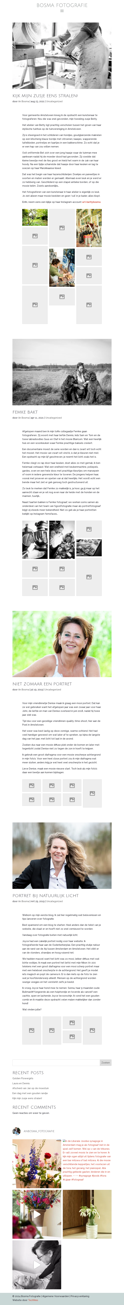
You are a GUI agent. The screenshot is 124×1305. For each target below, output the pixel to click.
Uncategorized (54, 101)
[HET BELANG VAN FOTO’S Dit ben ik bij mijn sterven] (36, 1264)
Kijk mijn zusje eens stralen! (45, 96)
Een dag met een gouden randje (30, 1093)
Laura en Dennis (21, 1083)
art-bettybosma (91, 202)
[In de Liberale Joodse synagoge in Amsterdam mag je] (87, 1163)
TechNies (33, 1300)
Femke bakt (25, 412)
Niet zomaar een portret (42, 684)
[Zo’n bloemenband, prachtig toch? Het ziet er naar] (36, 1163)
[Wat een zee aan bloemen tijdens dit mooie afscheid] (36, 1214)
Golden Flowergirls (22, 1078)
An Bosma (23, 101)
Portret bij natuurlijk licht (45, 896)
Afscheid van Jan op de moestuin (30, 1088)
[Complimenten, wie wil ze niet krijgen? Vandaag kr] (87, 1214)
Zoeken (105, 1062)
